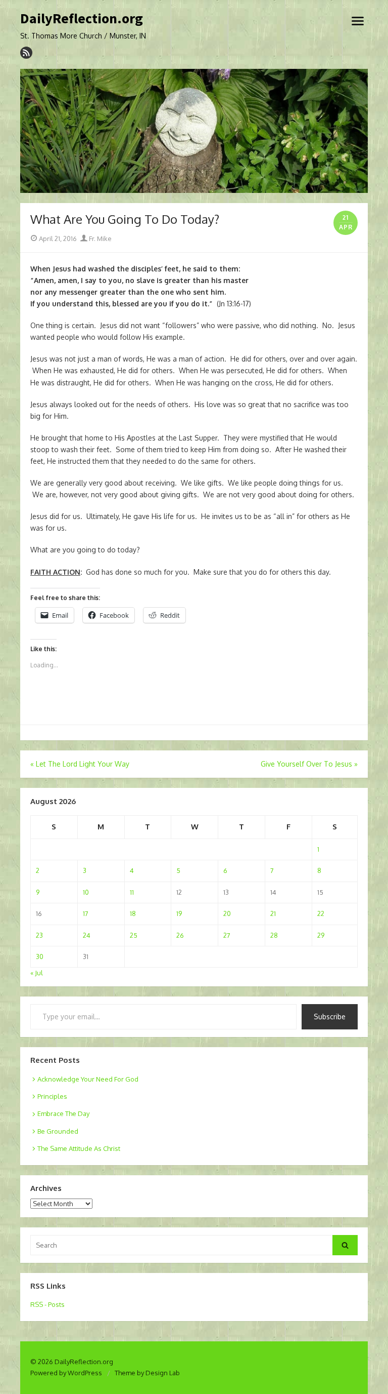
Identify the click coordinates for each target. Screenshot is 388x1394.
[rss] (26, 53)
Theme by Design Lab (147, 1373)
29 (320, 935)
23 (39, 935)
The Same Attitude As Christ (78, 1148)
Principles (52, 1096)
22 (320, 913)
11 (132, 892)
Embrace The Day (63, 1113)
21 (273, 913)
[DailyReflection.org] (194, 131)
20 (227, 913)
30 (39, 956)
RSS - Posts (47, 1304)
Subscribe (330, 1016)
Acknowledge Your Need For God (87, 1079)
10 (86, 892)
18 (133, 913)
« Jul (36, 973)
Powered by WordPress (66, 1373)
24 (86, 935)
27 (226, 935)
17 (85, 913)
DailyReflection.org (81, 18)
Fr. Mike (99, 238)
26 (180, 935)
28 (274, 935)
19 (179, 913)
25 (133, 935)
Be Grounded (57, 1131)
